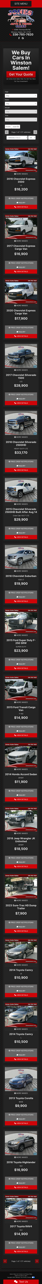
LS (21, 185)
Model (7, 108)
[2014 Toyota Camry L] (21, 1015)
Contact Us (21, 1274)
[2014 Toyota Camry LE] (21, 951)
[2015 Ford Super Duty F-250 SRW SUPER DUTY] (21, 621)
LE (21, 974)
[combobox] (21, 96)
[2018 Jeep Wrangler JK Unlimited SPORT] (21, 819)
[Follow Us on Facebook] (19, 38)
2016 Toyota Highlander (21, 1162)
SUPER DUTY (21, 647)
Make (7, 100)
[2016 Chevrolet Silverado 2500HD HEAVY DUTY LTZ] (21, 423)
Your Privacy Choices (26, 1277)
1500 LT (21, 580)
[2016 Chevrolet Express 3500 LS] (21, 160)
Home (11, 1274)
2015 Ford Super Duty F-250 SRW (21, 642)
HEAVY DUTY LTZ (21, 449)
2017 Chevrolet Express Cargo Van (21, 247)
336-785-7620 (23, 34)
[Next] (35, 132)
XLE (21, 1166)
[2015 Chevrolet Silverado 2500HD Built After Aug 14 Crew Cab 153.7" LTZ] (21, 490)
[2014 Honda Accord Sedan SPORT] (21, 755)
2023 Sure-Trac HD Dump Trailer (21, 907)
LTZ (21, 382)
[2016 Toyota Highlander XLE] (21, 1143)
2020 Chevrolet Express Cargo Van (21, 312)
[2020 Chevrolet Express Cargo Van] (21, 291)
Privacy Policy (28, 1274)
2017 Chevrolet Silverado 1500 (21, 376)
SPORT (21, 778)
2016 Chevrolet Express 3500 (21, 180)
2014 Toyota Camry (21, 970)
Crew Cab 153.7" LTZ (21, 516)
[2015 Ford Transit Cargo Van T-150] (21, 688)
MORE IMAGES (22, 174)
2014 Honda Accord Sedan (21, 774)
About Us (16, 1274)
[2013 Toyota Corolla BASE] (21, 1079)
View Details (22, 207)
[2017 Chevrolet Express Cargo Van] (21, 227)
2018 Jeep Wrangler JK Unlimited (21, 840)
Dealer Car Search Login (21, 1275)
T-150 (21, 714)
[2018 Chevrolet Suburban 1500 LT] (21, 557)
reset (15, 127)
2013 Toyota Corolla (21, 1098)
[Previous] (7, 132)
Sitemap (18, 1277)
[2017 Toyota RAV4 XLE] (21, 1207)
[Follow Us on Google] (23, 38)
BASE (21, 1102)
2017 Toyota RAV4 (21, 1226)
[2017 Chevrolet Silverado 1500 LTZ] (21, 356)
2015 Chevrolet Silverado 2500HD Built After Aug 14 (21, 511)
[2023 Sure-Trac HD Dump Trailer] (21, 886)
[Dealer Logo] (21, 18)
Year (6, 92)
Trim (6, 116)
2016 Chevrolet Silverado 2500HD (21, 443)
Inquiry (21, 203)
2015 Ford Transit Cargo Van (21, 709)
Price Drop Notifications (21, 198)
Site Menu (21, 3)
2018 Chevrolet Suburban (21, 576)
